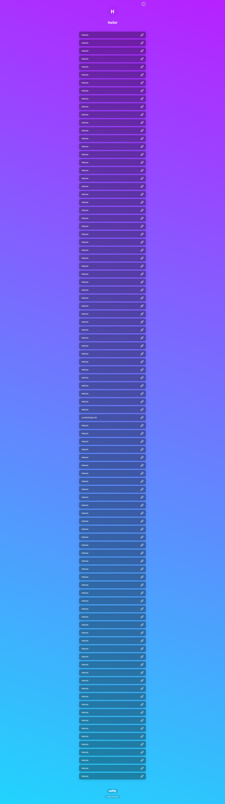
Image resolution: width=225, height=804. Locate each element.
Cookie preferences (112, 796)
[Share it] (143, 4)
